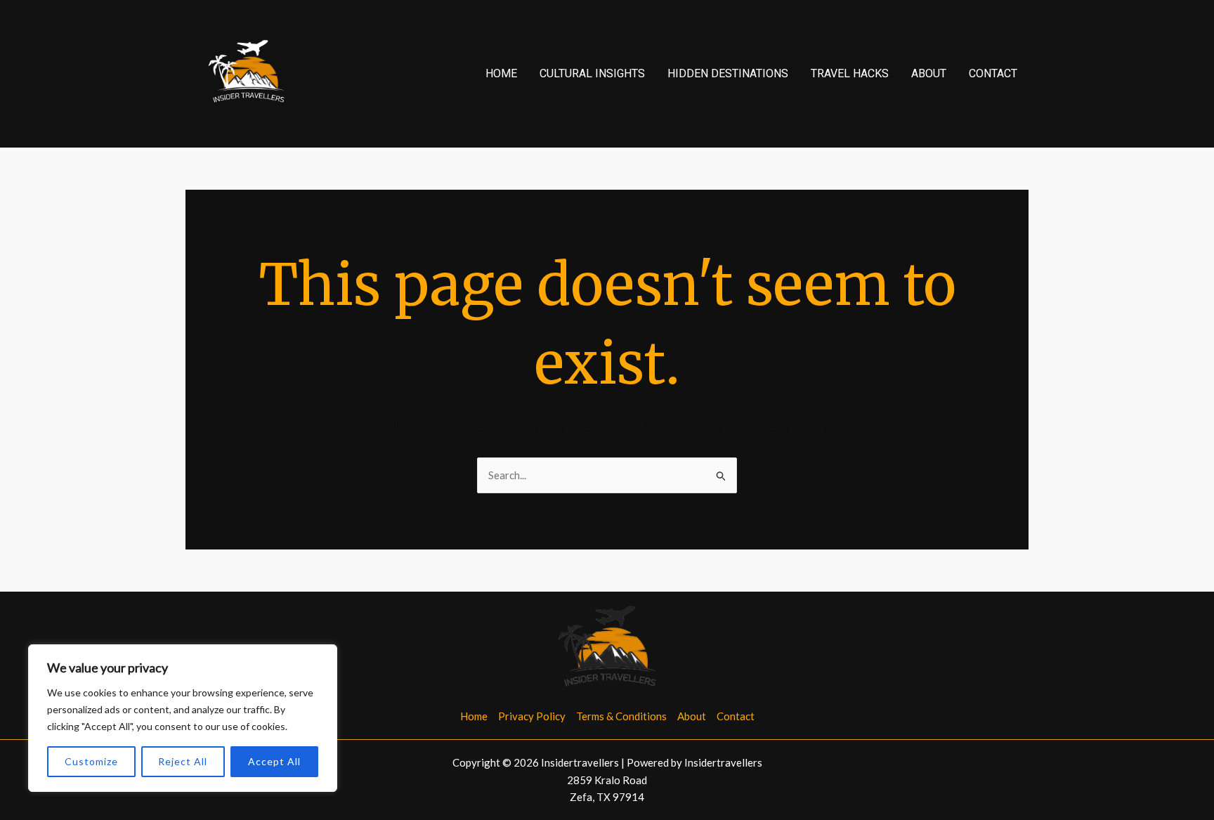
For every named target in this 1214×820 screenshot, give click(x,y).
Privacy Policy (532, 716)
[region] (182, 718)
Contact (993, 73)
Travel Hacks (850, 73)
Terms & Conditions (621, 716)
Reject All (182, 761)
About (928, 73)
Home (501, 73)
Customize (91, 761)
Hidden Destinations (727, 73)
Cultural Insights (592, 73)
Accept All (274, 761)
